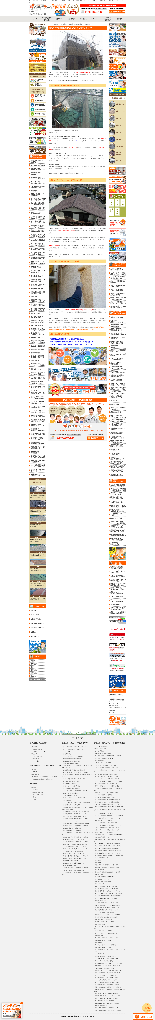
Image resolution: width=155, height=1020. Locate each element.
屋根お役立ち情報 (115, 412)
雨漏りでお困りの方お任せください (72, 758)
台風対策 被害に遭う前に (69, 783)
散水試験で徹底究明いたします (71, 781)
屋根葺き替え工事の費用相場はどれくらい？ (117, 329)
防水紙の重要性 (35, 353)
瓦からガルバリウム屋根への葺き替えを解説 (117, 277)
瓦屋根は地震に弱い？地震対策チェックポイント (118, 437)
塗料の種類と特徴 (117, 629)
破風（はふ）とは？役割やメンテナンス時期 (38, 474)
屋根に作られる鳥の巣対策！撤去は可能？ (74, 863)
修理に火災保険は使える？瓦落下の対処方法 (118, 424)
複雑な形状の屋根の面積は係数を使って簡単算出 (107, 872)
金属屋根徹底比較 (99, 953)
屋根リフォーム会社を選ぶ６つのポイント (118, 408)
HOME (50, 24)
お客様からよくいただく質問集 (103, 762)
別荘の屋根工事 (114, 604)
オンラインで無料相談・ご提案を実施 (73, 749)
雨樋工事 (118, 125)
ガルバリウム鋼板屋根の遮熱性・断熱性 (117, 286)
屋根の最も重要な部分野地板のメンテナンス (37, 356)
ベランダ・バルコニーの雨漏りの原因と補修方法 (38, 239)
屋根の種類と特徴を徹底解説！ (37, 161)
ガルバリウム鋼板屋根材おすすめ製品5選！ (117, 294)
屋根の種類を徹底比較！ (114, 346)
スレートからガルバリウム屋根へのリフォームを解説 (118, 273)
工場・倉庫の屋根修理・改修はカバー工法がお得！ (118, 576)
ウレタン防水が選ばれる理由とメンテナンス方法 (38, 217)
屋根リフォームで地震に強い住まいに (73, 786)
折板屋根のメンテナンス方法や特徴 (104, 820)
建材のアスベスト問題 (37, 349)
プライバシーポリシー (37, 627)
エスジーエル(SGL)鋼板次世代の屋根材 (38, 407)
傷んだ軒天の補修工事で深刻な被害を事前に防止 (38, 208)
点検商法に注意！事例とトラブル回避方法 (74, 770)
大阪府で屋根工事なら (37, 623)
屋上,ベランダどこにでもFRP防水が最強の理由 (38, 230)
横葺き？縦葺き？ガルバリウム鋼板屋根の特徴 (118, 298)
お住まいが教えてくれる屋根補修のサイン (117, 338)
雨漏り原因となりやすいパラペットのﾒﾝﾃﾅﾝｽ (38, 226)
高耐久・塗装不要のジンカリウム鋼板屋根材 (38, 416)
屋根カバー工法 (120, 111)
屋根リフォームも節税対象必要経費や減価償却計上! (118, 612)
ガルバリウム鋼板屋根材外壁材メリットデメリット (118, 302)
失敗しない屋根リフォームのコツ (116, 321)
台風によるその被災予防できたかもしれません (118, 416)
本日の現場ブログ (36, 774)
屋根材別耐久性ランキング (36, 369)
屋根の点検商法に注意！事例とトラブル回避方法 (117, 522)
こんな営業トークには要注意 (116, 514)
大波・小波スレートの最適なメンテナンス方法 (38, 262)
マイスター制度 (35, 761)
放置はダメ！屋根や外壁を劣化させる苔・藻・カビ (108, 972)
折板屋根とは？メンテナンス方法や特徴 (117, 371)
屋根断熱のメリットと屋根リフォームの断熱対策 (38, 456)
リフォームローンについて (70, 821)
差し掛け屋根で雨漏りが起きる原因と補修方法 (107, 984)
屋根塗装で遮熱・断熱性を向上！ (103, 881)
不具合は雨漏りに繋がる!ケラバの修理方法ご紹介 (38, 199)
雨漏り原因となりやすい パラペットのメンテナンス (76, 839)
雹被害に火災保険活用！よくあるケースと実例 (117, 470)
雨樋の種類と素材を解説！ (70, 865)
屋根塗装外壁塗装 (118, 153)
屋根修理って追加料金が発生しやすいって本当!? (117, 530)
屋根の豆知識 (35, 360)
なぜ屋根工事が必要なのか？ (117, 317)
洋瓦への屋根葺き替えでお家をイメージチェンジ (38, 387)
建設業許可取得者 (36, 619)
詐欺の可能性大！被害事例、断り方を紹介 (117, 510)
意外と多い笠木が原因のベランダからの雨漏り (38, 203)
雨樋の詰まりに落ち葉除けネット (71, 860)
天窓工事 (118, 160)
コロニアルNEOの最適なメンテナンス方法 (117, 392)
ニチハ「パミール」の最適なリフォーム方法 (106, 767)
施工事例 (59, 19)
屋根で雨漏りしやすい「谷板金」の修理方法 (37, 333)
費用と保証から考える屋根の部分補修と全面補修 (75, 825)
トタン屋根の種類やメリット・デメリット (116, 367)
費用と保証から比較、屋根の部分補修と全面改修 (118, 333)
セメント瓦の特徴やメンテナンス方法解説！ (38, 244)
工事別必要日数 (114, 404)
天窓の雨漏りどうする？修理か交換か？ (38, 447)
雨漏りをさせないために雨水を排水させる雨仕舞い (108, 987)
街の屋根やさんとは (36, 747)
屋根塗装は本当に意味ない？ (36, 173)
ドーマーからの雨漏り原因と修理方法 (37, 443)
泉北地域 (33, 676)
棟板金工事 (119, 146)
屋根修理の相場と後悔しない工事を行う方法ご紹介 (76, 811)
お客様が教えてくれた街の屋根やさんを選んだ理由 (44, 776)
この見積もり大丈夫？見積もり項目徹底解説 (116, 502)
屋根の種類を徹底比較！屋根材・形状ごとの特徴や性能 (109, 806)
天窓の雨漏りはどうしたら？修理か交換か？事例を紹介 (109, 834)
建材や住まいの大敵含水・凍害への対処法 (37, 321)
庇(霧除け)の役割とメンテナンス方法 (36, 267)
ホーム (35, 19)
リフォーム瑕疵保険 (36, 756)
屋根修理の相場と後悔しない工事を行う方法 (116, 325)
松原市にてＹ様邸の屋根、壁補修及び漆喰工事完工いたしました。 (72, 344)
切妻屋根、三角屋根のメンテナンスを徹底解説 (38, 304)
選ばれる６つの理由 (36, 749)
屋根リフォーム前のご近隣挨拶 (71, 763)
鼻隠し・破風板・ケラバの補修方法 (38, 194)
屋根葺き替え (120, 104)
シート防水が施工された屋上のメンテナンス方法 (38, 221)
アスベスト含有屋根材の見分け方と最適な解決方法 (108, 895)
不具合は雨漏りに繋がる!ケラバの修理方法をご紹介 (108, 846)
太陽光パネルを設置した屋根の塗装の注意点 (117, 375)
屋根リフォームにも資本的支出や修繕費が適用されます (77, 823)
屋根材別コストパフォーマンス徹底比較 (38, 364)
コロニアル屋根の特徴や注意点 (115, 363)
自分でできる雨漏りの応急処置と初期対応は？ (117, 462)
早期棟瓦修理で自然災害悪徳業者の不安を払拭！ (38, 258)
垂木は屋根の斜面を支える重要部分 (72, 830)
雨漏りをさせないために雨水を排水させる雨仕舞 (38, 329)
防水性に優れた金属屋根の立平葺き (104, 961)
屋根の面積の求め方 (37, 289)
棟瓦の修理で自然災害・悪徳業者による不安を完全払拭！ (110, 855)
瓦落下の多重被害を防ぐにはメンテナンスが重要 (117, 420)
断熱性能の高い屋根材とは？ (35, 452)
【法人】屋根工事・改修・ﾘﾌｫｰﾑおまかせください (118, 608)
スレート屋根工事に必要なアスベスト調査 (106, 898)
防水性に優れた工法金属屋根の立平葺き (37, 276)
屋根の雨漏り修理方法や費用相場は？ (38, 429)
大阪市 (33, 661)
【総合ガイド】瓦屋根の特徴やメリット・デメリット (108, 804)
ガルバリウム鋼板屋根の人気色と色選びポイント (107, 799)
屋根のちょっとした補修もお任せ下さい (73, 761)
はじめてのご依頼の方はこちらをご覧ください (75, 747)
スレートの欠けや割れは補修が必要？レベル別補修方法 (109, 815)
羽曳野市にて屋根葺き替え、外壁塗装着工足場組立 (67, 339)
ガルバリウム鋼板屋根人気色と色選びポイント (117, 290)
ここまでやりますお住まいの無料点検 (107, 19)
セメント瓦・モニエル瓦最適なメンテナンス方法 (38, 249)
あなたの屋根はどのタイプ (102, 751)
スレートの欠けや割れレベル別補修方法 (116, 359)
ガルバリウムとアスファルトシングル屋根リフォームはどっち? (38, 392)
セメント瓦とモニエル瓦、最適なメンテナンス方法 (108, 825)
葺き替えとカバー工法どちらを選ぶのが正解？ (117, 342)
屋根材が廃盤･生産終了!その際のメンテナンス (38, 382)
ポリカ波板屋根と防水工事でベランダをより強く (118, 580)
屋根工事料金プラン (68, 754)
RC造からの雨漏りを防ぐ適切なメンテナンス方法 (38, 434)
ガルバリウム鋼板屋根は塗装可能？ (117, 281)
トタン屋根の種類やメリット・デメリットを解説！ (108, 818)
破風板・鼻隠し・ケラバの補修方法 (104, 832)
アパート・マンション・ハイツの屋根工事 (74, 797)
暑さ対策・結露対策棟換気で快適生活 (104, 876)
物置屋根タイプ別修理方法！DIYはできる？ (116, 567)
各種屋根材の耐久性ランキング (103, 947)
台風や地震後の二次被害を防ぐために (117, 429)
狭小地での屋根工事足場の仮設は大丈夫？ (116, 396)
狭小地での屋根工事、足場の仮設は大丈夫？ (106, 776)
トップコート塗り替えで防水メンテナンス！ (38, 470)
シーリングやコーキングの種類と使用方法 (38, 271)
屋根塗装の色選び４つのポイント (115, 449)
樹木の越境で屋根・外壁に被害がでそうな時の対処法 (118, 535)
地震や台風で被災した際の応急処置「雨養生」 (38, 280)
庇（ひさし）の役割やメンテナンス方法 (38, 438)
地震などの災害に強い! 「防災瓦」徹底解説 (117, 441)
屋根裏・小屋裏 (35, 313)
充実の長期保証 (35, 758)
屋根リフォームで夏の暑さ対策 (71, 793)
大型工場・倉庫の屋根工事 (70, 795)
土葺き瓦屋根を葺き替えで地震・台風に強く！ (38, 253)
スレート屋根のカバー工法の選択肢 (118, 354)
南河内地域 (34, 664)
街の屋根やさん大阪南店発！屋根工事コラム (42, 779)
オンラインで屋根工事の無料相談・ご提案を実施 (117, 485)
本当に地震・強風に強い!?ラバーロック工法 (106, 980)
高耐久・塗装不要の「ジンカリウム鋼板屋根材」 (107, 905)
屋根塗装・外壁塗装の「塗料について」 (105, 758)
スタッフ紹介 (35, 614)
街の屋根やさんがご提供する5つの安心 (47, 19)
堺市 (32, 667)
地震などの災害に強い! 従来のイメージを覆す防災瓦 (108, 893)
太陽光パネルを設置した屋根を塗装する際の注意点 (76, 867)
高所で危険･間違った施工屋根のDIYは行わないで (38, 420)
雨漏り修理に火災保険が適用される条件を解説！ (117, 466)
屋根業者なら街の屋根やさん (38, 792)
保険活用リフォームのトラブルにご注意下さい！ (107, 965)
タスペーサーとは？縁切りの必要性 (37, 212)
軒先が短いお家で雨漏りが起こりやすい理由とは (38, 341)
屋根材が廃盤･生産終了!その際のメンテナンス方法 (108, 850)
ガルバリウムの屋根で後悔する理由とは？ (37, 402)
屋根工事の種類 (117, 98)
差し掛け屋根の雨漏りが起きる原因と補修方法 (38, 309)
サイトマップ (35, 636)
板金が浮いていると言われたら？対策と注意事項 (118, 526)
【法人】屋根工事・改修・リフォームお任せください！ (77, 802)
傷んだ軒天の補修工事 (101, 924)
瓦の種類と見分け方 (37, 337)
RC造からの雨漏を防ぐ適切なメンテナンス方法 (107, 907)
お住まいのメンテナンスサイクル (103, 930)
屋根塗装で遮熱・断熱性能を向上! (117, 458)
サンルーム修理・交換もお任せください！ (117, 571)
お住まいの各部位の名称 (38, 165)
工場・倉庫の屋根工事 (116, 596)
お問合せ (33, 632)
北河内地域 (34, 673)
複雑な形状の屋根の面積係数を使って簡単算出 (38, 292)
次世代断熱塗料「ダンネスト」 (114, 454)
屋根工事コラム (58, 24)
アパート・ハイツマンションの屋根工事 (116, 600)
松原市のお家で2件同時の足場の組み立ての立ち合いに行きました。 (72, 342)
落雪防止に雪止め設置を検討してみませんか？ (75, 849)
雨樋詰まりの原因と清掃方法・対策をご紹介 (74, 858)
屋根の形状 (34, 296)
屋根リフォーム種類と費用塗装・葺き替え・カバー (118, 350)
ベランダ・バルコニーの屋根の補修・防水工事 (75, 790)
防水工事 (118, 132)
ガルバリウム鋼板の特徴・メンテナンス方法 (106, 902)
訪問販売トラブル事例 (116, 518)
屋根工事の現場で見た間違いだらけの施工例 (116, 445)
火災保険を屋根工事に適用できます (72, 788)
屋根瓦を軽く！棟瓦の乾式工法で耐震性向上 (116, 433)
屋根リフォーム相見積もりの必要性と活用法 (74, 816)
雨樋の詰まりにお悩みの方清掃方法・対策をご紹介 (118, 584)
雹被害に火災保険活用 (101, 1005)
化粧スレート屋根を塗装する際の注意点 (116, 380)
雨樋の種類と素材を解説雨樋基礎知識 (38, 461)
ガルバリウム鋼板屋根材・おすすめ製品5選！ (107, 783)
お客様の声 (71, 19)
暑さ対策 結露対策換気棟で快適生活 (37, 317)
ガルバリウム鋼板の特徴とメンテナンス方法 (38, 411)
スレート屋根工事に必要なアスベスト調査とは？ (38, 465)
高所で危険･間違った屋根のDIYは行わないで (106, 910)
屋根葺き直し (120, 139)
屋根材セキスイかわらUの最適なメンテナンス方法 (118, 388)
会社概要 (119, 19)
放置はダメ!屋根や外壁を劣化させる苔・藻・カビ (38, 378)
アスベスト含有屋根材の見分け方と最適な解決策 (38, 346)
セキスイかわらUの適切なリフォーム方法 (105, 765)
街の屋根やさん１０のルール (38, 751)
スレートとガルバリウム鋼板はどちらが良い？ (117, 269)
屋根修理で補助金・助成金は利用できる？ (116, 475)
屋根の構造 (34, 191)
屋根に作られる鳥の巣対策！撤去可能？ (117, 592)
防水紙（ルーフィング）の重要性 (103, 940)
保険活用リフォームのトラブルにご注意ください (118, 539)
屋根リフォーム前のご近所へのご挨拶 (116, 493)
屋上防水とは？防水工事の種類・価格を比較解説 (38, 235)
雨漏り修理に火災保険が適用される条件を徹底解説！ (108, 1010)
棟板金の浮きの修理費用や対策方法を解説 (38, 187)
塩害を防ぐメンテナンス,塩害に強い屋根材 (38, 373)
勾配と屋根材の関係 (37, 325)
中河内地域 (34, 670)
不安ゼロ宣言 (34, 754)
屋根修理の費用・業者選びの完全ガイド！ (38, 169)
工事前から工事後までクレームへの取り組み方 (117, 497)
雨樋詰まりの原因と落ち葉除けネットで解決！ (118, 588)
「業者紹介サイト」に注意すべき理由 (116, 543)
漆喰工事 (118, 118)
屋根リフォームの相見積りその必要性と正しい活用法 (118, 489)
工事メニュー (95, 19)
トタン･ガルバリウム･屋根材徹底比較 (37, 397)
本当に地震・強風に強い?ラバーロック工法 (38, 285)
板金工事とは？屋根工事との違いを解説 (38, 182)
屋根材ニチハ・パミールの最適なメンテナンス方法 (118, 384)
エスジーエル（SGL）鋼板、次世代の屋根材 (106, 958)
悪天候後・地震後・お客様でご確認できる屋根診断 (108, 755)
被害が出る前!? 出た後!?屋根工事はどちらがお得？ (118, 506)
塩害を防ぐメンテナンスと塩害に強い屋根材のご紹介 (108, 970)
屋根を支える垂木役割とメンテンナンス (37, 425)
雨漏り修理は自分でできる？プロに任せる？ (38, 178)
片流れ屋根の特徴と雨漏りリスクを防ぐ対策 (38, 300)
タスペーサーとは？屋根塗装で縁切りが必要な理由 (108, 843)
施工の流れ (83, 19)
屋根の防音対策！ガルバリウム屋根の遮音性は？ (118, 306)
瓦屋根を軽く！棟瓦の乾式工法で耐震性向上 (106, 888)
